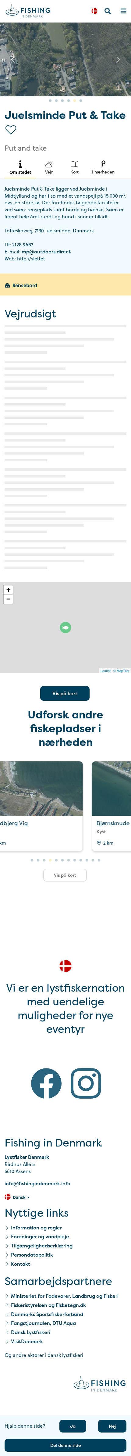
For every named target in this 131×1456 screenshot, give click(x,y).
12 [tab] (99, 860)
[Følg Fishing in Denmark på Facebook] (46, 1084)
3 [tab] (62, 101)
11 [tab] (92, 860)
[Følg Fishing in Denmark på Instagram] (86, 1084)
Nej (112, 1426)
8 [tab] (74, 860)
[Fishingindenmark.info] (99, 1385)
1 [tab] (50, 101)
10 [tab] (86, 860)
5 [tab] (74, 101)
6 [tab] (80, 101)
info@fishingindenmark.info (37, 1183)
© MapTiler (121, 670)
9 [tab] (80, 860)
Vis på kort (64, 693)
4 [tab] (68, 101)
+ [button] (8, 590)
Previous (13, 59)
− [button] (8, 599)
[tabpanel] (65, 59)
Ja (73, 1426)
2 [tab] (56, 101)
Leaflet (106, 670)
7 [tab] (68, 860)
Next (118, 59)
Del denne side (65, 1445)
